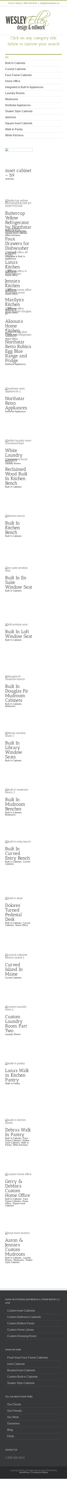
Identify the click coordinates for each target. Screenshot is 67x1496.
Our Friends (14, 1410)
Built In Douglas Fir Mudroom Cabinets (16, 693)
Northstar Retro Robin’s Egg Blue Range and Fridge (18, 351)
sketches (10, 117)
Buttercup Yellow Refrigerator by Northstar (18, 220)
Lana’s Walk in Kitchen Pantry (17, 1075)
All (6, 57)
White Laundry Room (19, 439)
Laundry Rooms (15, 93)
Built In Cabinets (15, 63)
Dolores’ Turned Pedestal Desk (13, 912)
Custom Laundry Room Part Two (16, 1023)
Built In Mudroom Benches (15, 804)
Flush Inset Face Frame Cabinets (27, 1357)
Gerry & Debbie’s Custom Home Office (17, 1188)
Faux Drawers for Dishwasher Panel (17, 245)
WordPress (24, 1472)
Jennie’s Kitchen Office (12, 285)
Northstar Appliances (18, 105)
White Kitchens (14, 135)
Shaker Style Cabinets (18, 111)
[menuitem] (33, 57)
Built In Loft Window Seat (18, 634)
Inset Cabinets (16, 1364)
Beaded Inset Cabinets (21, 1370)
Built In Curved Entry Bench (17, 853)
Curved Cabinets (15, 69)
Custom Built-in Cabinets (22, 1376)
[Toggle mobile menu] (60, 11)
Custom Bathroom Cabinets (24, 1317)
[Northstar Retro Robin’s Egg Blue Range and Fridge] (18, 333)
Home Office (12, 81)
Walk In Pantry (14, 129)
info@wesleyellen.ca (49, 3)
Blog (10, 1430)
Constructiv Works (39, 1472)
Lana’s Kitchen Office (19, 250)
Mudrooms (11, 99)
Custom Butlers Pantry (21, 1323)
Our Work (13, 1417)
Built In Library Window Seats (13, 750)
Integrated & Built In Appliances (24, 87)
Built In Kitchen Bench (12, 527)
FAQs (10, 1436)
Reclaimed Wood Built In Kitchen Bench (16, 476)
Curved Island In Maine (14, 969)
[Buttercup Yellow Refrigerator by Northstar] (18, 203)
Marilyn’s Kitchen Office (14, 304)
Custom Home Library (20, 1329)
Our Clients (14, 1404)
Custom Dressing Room (21, 1336)
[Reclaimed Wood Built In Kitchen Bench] (18, 461)
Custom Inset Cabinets (21, 1310)
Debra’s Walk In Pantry (18, 1132)
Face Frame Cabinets (18, 75)
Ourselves (13, 1423)
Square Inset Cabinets (18, 123)
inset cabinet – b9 (19, 153)
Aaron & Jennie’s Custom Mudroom (15, 1247)
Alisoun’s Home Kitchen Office (14, 328)
